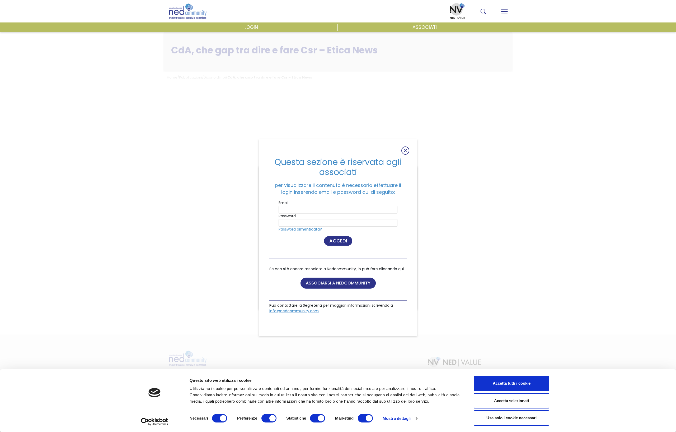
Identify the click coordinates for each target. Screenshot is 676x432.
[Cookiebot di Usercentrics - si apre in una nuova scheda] (155, 422)
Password (287, 216)
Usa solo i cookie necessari (511, 418)
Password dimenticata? (300, 229)
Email (283, 202)
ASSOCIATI (424, 27)
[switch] (268, 418)
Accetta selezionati (511, 400)
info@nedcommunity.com (294, 311)
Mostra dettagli (397, 418)
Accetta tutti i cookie (512, 383)
